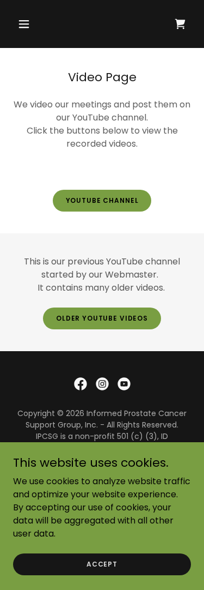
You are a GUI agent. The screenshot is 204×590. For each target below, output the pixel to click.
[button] (33, 24)
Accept (102, 563)
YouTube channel (102, 200)
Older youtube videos (102, 318)
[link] (80, 384)
